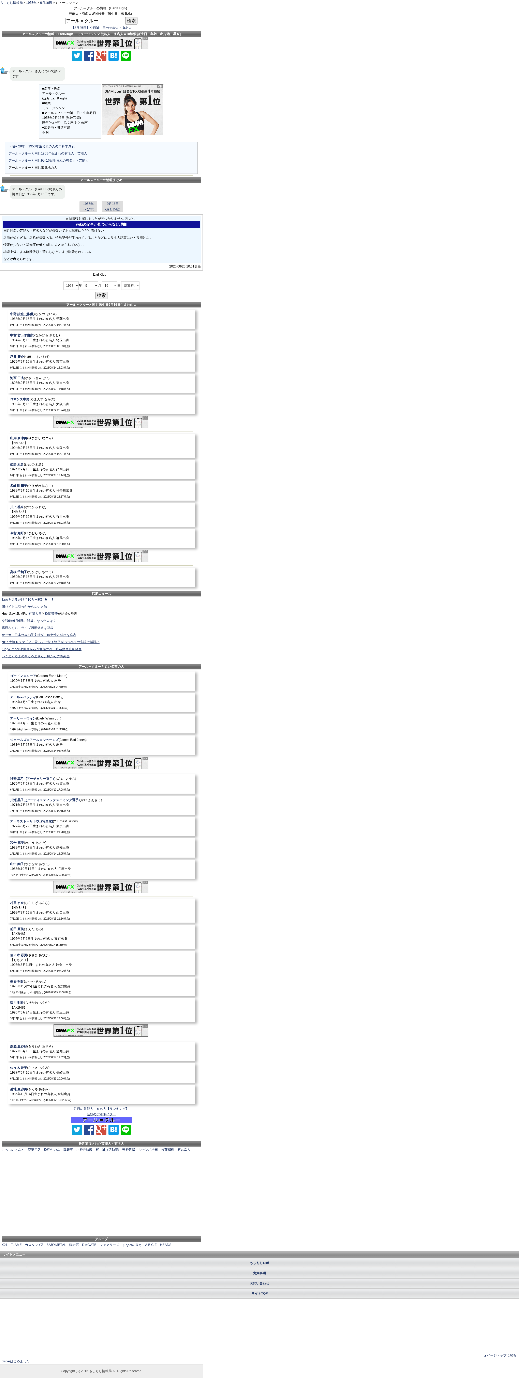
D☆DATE (89, 1245)
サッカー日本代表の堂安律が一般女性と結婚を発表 (39, 635)
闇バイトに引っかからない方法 (24, 606)
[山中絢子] (101, 869)
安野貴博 (128, 1149)
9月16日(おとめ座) (112, 206)
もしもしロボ (259, 1263)
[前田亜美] (101, 937)
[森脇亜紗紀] (101, 1051)
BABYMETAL (56, 1245)
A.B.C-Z (151, 1245)
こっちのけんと (13, 1149)
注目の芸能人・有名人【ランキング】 (101, 1108)
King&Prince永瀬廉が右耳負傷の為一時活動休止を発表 (41, 649)
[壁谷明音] (101, 986)
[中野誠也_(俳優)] (101, 319)
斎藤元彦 (34, 1149)
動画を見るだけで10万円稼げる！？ (28, 599)
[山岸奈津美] (101, 446)
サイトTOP (259, 1293)
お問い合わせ (259, 1283)
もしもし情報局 (11, 2)
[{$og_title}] (113, 56)
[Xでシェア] (77, 56)
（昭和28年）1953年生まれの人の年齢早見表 (42, 146)
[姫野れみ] (101, 469)
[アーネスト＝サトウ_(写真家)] (101, 826)
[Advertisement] (101, 1164)
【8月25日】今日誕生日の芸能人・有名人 (101, 28)
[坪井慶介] (101, 362)
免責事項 (259, 1273)
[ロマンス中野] (101, 404)
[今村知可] (101, 538)
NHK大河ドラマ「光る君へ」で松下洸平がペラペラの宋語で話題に (51, 642)
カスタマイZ (34, 1245)
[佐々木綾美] (101, 1073)
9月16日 (46, 2)
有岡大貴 (35, 613)
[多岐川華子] (101, 491)
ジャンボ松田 (148, 1149)
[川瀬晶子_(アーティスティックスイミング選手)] (101, 805)
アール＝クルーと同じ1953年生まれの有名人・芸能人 (48, 153)
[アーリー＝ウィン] (101, 723)
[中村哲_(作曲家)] (101, 340)
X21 (5, 1245)
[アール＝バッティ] (101, 702)
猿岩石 (74, 1245)
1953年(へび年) (88, 206)
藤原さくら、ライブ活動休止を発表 (28, 628)
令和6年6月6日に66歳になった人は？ (29, 620)
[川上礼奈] (101, 515)
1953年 (31, 2)
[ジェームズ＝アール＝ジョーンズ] (101, 745)
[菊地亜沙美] (101, 1094)
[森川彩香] (101, 1010)
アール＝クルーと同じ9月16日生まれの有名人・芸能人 (49, 160)
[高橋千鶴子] (101, 577)
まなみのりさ (132, 1245)
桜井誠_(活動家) (107, 1149)
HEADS (166, 1245)
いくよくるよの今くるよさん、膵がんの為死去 (36, 656)
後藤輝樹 (167, 1149)
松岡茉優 (51, 613)
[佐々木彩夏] (101, 963)
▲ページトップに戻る (500, 1355)
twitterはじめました (16, 1361)
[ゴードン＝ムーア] (101, 681)
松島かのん (52, 1149)
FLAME (16, 1245)
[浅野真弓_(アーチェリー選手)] (101, 784)
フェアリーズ (109, 1245)
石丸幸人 (183, 1149)
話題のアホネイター (101, 1114)
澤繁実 (68, 1149)
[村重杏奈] (101, 910)
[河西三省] (101, 383)
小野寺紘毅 (84, 1149)
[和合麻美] (101, 848)
